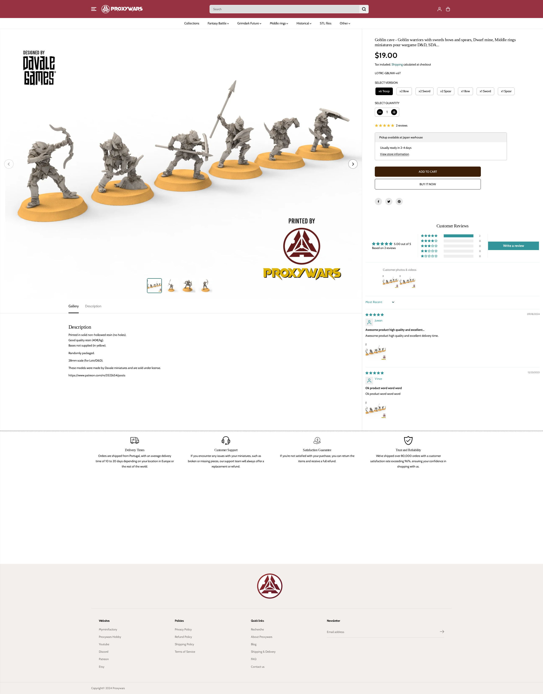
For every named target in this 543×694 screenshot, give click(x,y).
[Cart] (448, 9)
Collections (191, 23)
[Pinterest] (399, 201)
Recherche (257, 629)
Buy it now (428, 184)
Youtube (104, 644)
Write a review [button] (513, 246)
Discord (103, 652)
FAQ (253, 659)
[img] (374, 315)
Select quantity (387, 103)
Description (93, 306)
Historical (303, 23)
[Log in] (439, 9)
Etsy (101, 667)
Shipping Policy (184, 644)
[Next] (353, 164)
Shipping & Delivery (263, 652)
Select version (386, 83)
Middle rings (278, 23)
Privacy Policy (183, 629)
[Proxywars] (122, 9)
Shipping (397, 64)
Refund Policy (183, 637)
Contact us (258, 667)
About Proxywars (261, 637)
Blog (253, 644)
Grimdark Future (248, 23)
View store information (394, 154)
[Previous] (9, 164)
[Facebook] (378, 201)
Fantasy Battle (217, 23)
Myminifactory (108, 629)
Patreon (104, 659)
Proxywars (119, 688)
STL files (325, 23)
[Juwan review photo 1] (375, 351)
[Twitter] (388, 201)
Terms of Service (185, 652)
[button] (93, 9)
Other (344, 23)
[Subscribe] (442, 632)
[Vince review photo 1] (375, 409)
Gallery (74, 306)
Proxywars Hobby (110, 637)
